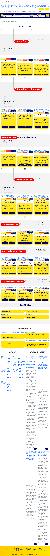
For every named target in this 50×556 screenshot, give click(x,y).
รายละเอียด (5, 74)
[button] (22, 78)
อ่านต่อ (35, 448)
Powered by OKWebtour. (33, 554)
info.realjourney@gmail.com (43, 550)
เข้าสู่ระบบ (47, 9)
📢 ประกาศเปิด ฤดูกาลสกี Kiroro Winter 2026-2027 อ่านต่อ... (4, 6)
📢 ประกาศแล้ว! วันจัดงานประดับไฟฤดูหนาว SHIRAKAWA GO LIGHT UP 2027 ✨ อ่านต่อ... (13, 6)
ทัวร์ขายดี (29, 11)
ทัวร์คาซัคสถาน (18, 11)
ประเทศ (2, 14)
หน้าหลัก (5, 11)
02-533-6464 (36, 9)
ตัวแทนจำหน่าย (34, 11)
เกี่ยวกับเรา (40, 11)
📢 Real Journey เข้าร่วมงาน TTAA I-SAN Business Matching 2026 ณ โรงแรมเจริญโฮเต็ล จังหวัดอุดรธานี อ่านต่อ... (42, 6)
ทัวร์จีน (13, 11)
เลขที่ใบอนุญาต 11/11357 (17, 553)
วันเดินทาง (12, 74)
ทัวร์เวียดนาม (23, 11)
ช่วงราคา (39, 14)
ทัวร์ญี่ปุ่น (9, 11)
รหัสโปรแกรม (23, 14)
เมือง (14, 14)
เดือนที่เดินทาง (31, 14)
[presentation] (24, 77)
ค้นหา (47, 16)
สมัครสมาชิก (41, 9)
